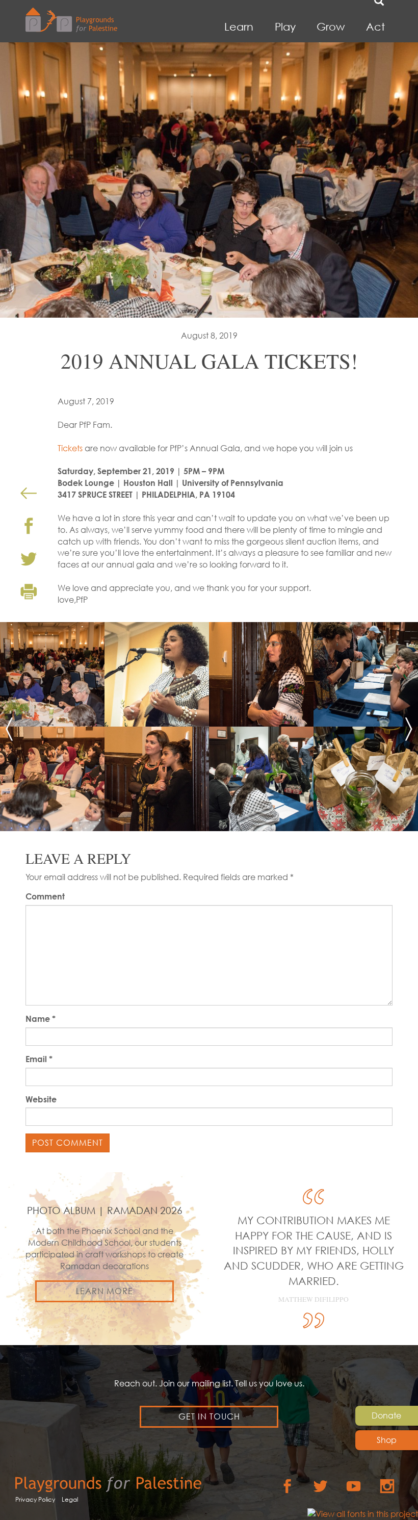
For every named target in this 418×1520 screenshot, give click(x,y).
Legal (70, 1499)
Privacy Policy (35, 1499)
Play (285, 26)
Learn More (104, 1291)
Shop (387, 1440)
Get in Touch (209, 1416)
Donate (386, 1415)
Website (41, 1099)
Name (40, 1019)
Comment (45, 896)
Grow (331, 26)
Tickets (70, 448)
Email (39, 1059)
